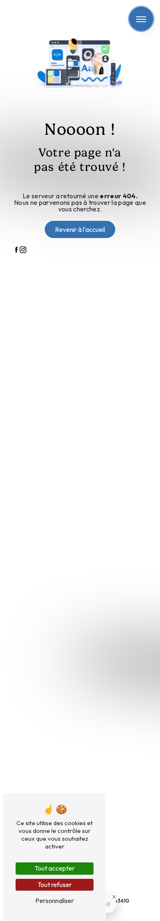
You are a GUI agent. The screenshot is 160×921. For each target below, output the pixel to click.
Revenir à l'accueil (80, 229)
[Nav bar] (141, 19)
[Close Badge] (114, 897)
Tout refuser (54, 884)
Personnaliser (54, 900)
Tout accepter (54, 868)
